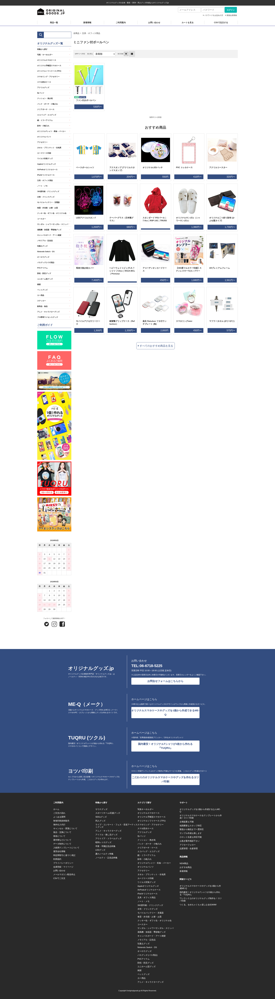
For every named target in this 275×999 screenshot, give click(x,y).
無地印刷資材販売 (61, 821)
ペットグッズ (42, 290)
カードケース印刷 (44, 153)
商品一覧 (54, 22)
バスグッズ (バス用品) (45, 262)
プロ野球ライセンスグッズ (47, 317)
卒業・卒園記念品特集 (105, 846)
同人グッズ (100, 821)
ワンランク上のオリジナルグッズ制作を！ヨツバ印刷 (201, 899)
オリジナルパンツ (44, 137)
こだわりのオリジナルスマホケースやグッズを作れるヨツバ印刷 (165, 779)
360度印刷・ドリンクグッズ (48, 191)
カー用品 (40, 295)
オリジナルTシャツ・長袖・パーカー (51, 131)
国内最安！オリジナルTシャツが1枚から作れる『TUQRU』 (165, 746)
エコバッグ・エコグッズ (46, 115)
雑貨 (39, 284)
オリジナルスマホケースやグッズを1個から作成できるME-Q (165, 712)
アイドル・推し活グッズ (106, 834)
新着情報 (87, 22)
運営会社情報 (59, 851)
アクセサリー (42, 142)
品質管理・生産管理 (189, 848)
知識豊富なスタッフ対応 (191, 825)
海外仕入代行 (59, 824)
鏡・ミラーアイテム (45, 120)
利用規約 (57, 859)
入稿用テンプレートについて (66, 847)
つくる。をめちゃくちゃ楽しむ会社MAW (198, 904)
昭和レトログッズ (103, 842)
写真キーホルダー (146, 809)
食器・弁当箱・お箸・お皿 (47, 208)
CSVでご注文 (59, 878)
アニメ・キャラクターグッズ (48, 312)
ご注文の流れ (59, 813)
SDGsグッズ (101, 817)
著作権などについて (62, 840)
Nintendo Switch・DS (46, 252)
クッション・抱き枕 (45, 98)
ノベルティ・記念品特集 (106, 858)
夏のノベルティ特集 (104, 854)
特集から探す (42, 49)
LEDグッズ (100, 850)
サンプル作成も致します (191, 833)
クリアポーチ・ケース (45, 109)
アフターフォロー (188, 845)
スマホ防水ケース (44, 82)
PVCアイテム (42, 268)
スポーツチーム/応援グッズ (107, 813)
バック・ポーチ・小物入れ (47, 104)
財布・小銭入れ (43, 126)
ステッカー (41, 301)
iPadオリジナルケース (46, 175)
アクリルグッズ (43, 87)
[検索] (40, 35)
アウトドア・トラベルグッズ (108, 838)
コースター (41, 219)
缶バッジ (40, 93)
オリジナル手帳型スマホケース (49, 66)
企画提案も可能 (187, 822)
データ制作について (62, 844)
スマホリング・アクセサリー (48, 77)
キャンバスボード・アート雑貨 (49, 235)
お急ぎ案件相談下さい (190, 841)
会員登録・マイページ (63, 867)
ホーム (56, 809)
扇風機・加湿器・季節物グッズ (49, 230)
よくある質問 (59, 817)
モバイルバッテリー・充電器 (48, 202)
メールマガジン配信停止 (64, 874)
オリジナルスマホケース (46, 60)
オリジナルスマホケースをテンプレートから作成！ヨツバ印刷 (201, 816)
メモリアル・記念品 (45, 241)
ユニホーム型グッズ (45, 279)
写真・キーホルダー (45, 55)
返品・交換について (62, 832)
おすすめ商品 (186, 867)
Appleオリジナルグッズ (46, 164)
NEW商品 (184, 863)
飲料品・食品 (42, 306)
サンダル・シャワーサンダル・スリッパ (52, 224)
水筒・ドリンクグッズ (45, 197)
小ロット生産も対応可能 (191, 837)
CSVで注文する (221, 22)
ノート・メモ (42, 186)
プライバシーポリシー (63, 863)
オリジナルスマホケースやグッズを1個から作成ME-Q (200, 887)
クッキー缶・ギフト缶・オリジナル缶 (51, 213)
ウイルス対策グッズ (45, 159)
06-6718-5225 (151, 666)
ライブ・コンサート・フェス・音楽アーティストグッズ (116, 825)
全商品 (76, 33)
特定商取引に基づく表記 (64, 855)
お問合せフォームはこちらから (165, 681)
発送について (59, 836)
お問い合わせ (154, 22)
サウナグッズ (101, 809)
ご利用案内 (121, 22)
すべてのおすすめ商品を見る (156, 345)
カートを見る (188, 22)
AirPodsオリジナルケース (47, 170)
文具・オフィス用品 (91, 33)
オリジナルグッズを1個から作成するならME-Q (200, 810)
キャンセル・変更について (65, 828)
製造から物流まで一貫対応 (192, 829)
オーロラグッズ (43, 257)
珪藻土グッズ (42, 246)
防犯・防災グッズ (44, 273)
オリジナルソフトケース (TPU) (49, 71)
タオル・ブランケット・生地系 (49, 148)
